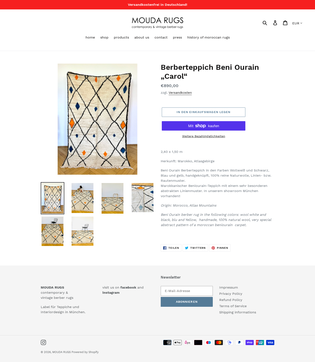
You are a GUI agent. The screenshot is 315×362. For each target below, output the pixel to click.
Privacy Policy (230, 294)
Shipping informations (237, 312)
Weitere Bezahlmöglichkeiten (203, 136)
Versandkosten (180, 93)
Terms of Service (233, 306)
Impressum (228, 287)
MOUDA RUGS (62, 352)
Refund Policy (230, 300)
